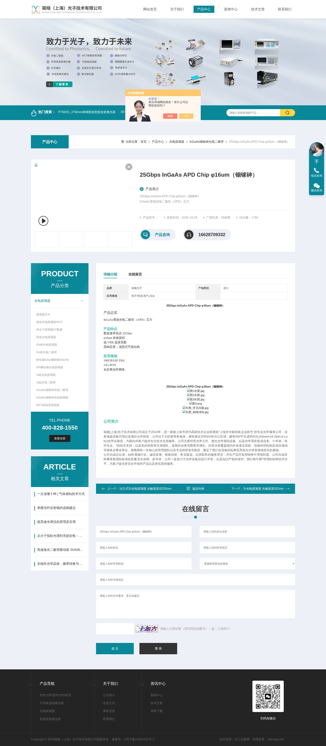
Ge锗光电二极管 (46, 352)
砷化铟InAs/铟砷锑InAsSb (52, 359)
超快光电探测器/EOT (49, 322)
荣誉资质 (109, 711)
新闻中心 (231, 9)
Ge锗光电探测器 (46, 344)
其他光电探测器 (46, 337)
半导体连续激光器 (52, 703)
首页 (144, 141)
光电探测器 (176, 141)
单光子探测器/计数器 (49, 329)
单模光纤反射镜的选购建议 (56, 508)
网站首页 (150, 9)
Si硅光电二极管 (46, 382)
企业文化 (109, 703)
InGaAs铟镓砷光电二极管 (207, 141)
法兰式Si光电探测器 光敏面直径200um (145, 488)
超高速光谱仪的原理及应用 (56, 522)
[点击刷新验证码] (147, 629)
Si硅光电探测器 (46, 374)
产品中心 (204, 9)
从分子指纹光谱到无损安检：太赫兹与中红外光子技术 (61, 536)
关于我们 (177, 9)
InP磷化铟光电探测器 (49, 367)
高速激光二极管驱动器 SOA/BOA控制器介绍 (61, 550)
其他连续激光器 (50, 719)
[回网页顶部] (316, 162)
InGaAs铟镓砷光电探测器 (52, 397)
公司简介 (109, 695)
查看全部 (59, 438)
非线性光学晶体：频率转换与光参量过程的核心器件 (61, 564)
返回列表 (198, 488)
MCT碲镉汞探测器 (47, 405)
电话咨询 (316, 175)
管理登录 (259, 739)
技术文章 (258, 9)
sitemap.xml (276, 739)
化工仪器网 (242, 739)
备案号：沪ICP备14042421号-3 (133, 739)
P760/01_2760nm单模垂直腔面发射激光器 (86, 112)
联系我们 (284, 9)
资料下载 (157, 711)
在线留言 (135, 274)
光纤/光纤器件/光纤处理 (55, 695)
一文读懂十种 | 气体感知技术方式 (61, 494)
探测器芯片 (43, 314)
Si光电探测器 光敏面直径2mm (263, 488)
